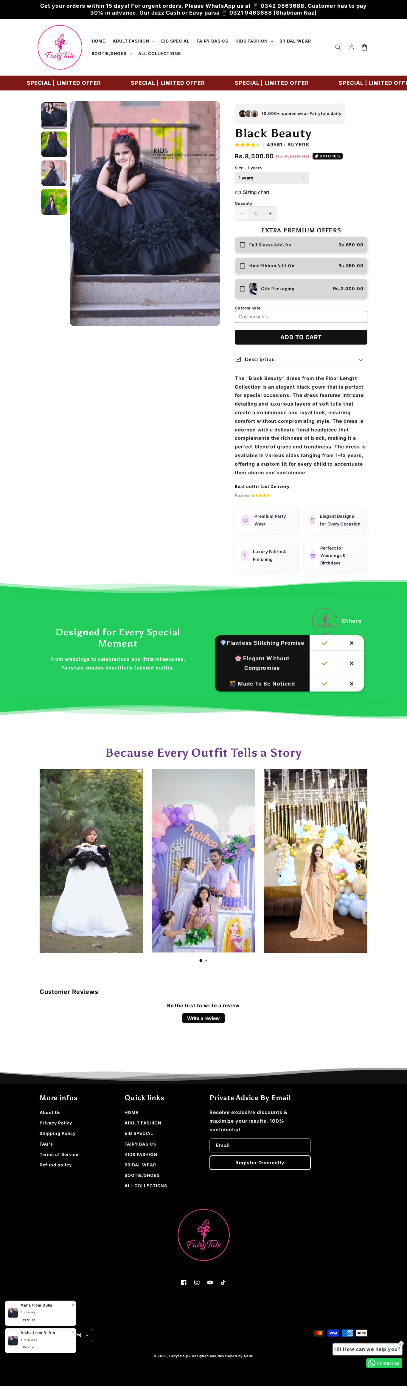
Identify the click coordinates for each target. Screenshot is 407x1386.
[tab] (201, 960)
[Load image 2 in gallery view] (54, 144)
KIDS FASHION (141, 1154)
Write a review (203, 1018)
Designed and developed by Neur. (223, 1356)
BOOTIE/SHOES (142, 1175)
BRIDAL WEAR (140, 1164)
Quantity (243, 203)
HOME (132, 1112)
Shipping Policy (58, 1133)
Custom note (247, 308)
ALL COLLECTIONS (146, 1185)
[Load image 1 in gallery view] (54, 116)
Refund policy (56, 1164)
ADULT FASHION (143, 1122)
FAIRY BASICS (140, 1143)
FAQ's (46, 1143)
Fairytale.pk (179, 1356)
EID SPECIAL (139, 1133)
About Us (50, 1112)
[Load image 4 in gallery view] (54, 202)
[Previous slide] (47, 866)
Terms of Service (59, 1154)
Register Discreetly (260, 1163)
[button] (133, 41)
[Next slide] (359, 866)
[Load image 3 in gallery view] (54, 173)
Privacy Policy (56, 1122)
